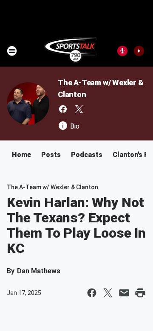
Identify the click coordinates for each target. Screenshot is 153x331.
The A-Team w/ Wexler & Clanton (52, 187)
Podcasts (86, 155)
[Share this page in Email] (124, 293)
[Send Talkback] (122, 51)
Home (21, 155)
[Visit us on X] (79, 109)
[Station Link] (70, 51)
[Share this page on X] (108, 293)
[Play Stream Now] (139, 51)
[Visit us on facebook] (63, 109)
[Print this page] (140, 293)
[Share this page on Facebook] (92, 293)
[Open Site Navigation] (12, 51)
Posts (51, 155)
